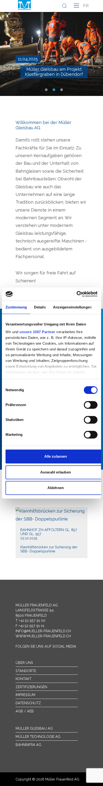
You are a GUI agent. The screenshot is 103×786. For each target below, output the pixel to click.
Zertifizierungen (31, 687)
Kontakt (24, 679)
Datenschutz (28, 703)
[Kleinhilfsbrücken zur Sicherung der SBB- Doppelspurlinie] (51, 532)
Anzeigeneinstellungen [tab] (72, 307)
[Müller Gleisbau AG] (24, 5)
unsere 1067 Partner (37, 332)
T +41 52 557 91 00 (30, 620)
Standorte (26, 671)
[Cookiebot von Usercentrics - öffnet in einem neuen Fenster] (76, 294)
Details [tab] (40, 307)
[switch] (90, 405)
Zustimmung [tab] (16, 307)
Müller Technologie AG (38, 736)
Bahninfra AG (28, 745)
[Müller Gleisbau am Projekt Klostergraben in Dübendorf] (51, 48)
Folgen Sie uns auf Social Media (46, 646)
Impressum (25, 695)
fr (86, 5)
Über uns (24, 663)
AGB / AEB (25, 711)
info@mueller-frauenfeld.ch (43, 631)
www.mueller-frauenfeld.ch (43, 636)
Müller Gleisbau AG (34, 728)
